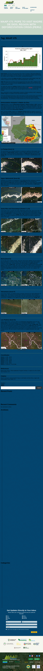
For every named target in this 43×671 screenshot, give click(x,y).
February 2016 (6, 543)
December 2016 (6, 531)
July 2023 (5, 444)
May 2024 (5, 433)
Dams (4, 583)
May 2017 (5, 525)
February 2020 (6, 485)
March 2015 (5, 555)
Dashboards (33, 7)
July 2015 (5, 550)
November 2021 (6, 462)
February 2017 (6, 528)
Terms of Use (12, 668)
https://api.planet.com (15, 371)
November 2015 (6, 545)
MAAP (25, 8)
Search (2, 385)
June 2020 (5, 481)
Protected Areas (6, 600)
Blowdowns (5, 565)
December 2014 (6, 557)
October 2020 (6, 477)
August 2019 (6, 492)
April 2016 (5, 541)
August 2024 (6, 430)
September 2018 (7, 506)
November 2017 (6, 518)
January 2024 (6, 437)
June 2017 (5, 524)
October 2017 (6, 519)
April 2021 (5, 469)
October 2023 (6, 440)
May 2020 (5, 483)
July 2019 (5, 493)
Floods (4, 586)
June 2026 (5, 414)
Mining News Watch (7, 595)
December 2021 (6, 461)
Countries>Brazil (7, 578)
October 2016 (6, 533)
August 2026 (6, 412)
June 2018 (5, 509)
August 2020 (6, 479)
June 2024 (5, 432)
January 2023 (6, 449)
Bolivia (4, 566)
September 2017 (7, 520)
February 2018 (6, 514)
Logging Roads (23, 383)
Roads (4, 601)
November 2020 (6, 475)
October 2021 (6, 463)
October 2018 (6, 504)
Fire (4, 585)
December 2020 (6, 474)
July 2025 (5, 422)
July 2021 (5, 466)
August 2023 (6, 443)
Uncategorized (6, 606)
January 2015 (6, 556)
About (11, 8)
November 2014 (6, 559)
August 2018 (6, 507)
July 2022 (5, 454)
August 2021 (6, 465)
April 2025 (5, 426)
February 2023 (6, 448)
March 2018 (5, 513)
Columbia (25, 617)
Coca (4, 572)
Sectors (4, 602)
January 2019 (6, 501)
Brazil (4, 567)
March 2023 (5, 446)
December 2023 (6, 438)
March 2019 (5, 498)
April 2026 (5, 416)
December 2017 (6, 516)
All (7, 619)
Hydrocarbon (6, 589)
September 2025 (7, 421)
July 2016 (5, 537)
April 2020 (5, 484)
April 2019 (5, 497)
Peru (4, 598)
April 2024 (5, 434)
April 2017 (5, 526)
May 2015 (5, 553)
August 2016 (6, 536)
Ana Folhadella (26, 46)
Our (17, 8)
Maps (28, 383)
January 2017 (6, 530)
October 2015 (6, 547)
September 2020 (7, 478)
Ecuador (5, 584)
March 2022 (5, 457)
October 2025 (6, 420)
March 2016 (5, 542)
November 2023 (6, 439)
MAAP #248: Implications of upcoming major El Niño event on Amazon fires (18, 395)
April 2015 (5, 554)
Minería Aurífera (6, 594)
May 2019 (5, 496)
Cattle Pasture (6, 569)
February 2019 (6, 500)
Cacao (4, 568)
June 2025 (5, 424)
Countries (5, 575)
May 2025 (5, 425)
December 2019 (6, 487)
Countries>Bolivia (7, 577)
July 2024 (5, 431)
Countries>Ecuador (7, 580)
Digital (6, 8)
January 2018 (6, 515)
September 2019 (7, 491)
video (36, 323)
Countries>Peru (9, 383)
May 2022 (5, 456)
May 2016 (5, 539)
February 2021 (6, 472)
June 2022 (5, 455)
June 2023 (5, 445)
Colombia (5, 573)
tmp (4, 604)
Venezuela (5, 607)
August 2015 (6, 549)
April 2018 (5, 512)
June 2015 (5, 551)
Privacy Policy (5, 668)
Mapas (4, 591)
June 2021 (5, 467)
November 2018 (6, 503)
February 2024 (6, 436)
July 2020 (5, 480)
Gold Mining (16, 383)
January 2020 (6, 486)
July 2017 (5, 522)
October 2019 (6, 490)
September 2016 (7, 534)
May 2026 (5, 415)
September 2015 (7, 548)
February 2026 (6, 418)
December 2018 (6, 502)
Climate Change (6, 571)
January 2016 (6, 544)
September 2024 (7, 428)
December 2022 (6, 450)
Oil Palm (5, 596)
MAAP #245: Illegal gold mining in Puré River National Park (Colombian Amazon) (19, 401)
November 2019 (6, 489)
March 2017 (5, 527)
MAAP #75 (7, 384)
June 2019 (5, 495)
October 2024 (6, 427)
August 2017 (6, 521)
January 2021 (6, 473)
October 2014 (6, 560)
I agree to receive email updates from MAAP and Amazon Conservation (18, 629)
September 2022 (7, 453)
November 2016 (6, 532)
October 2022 (6, 451)
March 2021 (5, 471)
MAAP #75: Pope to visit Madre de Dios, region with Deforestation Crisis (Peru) (20, 43)
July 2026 (5, 413)
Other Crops (6, 597)
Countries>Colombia (7, 579)
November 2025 (6, 419)
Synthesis (5, 603)
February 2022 (6, 459)
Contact (32, 10)
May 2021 (5, 468)
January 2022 (6, 460)
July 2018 (5, 508)
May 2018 (5, 510)
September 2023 (7, 442)
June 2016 (5, 538)
